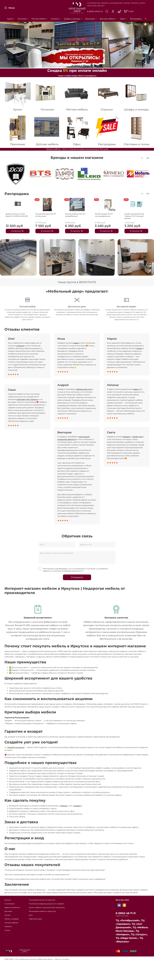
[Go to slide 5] (79, 65)
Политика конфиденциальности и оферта (46, 904)
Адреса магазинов (12, 907)
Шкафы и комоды (72, 19)
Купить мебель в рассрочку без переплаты (47, 907)
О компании (10, 904)
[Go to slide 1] (70, 65)
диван (76, 343)
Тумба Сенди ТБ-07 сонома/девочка (104, 215)
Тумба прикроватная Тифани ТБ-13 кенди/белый (134, 216)
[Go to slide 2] (72, 65)
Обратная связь (35, 919)
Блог (31, 915)
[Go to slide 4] (77, 65)
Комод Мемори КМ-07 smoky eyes (45, 215)
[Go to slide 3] (74, 65)
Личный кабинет (11, 923)
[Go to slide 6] (81, 65)
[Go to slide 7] (83, 65)
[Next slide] (149, 45)
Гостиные (22, 19)
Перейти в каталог (16, 747)
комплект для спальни (27, 399)
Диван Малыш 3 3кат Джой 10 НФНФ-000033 (17, 215)
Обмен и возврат (12, 919)
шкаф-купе (137, 437)
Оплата (7, 915)
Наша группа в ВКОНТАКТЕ (77, 282)
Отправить (77, 577)
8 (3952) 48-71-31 (126, 913)
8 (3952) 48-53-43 (94, 11)
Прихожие (90, 19)
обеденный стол (84, 389)
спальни (20, 346)
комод (139, 348)
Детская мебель (107, 19)
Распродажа (135, 19)
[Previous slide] (4, 45)
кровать (126, 437)
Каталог (8, 900)
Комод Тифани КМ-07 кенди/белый (75, 215)
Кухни (10, 19)
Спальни (55, 19)
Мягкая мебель (38, 19)
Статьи (7, 930)
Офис (122, 19)
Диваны (63, 806)
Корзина (8, 926)
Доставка (8, 911)
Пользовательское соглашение (42, 900)
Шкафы (77, 806)
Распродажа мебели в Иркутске (42, 911)
